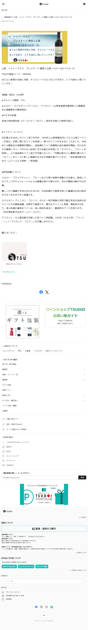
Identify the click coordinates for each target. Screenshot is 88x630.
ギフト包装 (6, 385)
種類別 (5, 369)
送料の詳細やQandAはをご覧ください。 (17, 542)
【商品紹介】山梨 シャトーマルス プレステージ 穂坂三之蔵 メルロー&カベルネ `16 (37, 17)
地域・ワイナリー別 (10, 375)
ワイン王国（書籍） (10, 406)
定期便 (5, 411)
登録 (82, 477)
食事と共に (6, 395)
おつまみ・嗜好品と (10, 401)
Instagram (7, 283)
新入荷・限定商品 (9, 364)
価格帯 (5, 380)
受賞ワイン (6, 390)
